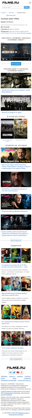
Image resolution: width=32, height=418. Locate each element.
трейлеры (4, 376)
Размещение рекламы (16, 414)
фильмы (20, 376)
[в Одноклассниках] (21, 372)
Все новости (16, 240)
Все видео (16, 64)
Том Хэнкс (13, 33)
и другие (28, 33)
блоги (3, 378)
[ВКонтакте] (10, 372)
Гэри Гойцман (5, 33)
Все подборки (16, 359)
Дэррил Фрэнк (24, 31)
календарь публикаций (8, 380)
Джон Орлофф (14, 29)
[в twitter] (14, 372)
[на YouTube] (17, 372)
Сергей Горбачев (6, 394)
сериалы (28, 376)
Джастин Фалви (14, 31)
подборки (27, 378)
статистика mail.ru (24, 380)
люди (14, 378)
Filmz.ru (13, 389)
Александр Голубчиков (12, 393)
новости (12, 376)
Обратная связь (24, 413)
